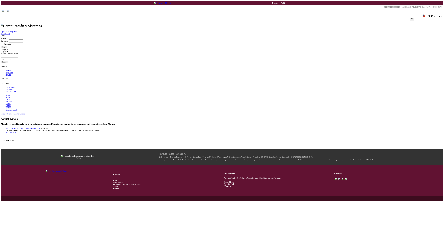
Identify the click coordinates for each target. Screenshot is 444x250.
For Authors (10, 89)
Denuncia (116, 189)
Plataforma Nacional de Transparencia (127, 185)
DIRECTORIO (388, 7)
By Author (9, 73)
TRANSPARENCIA (418, 7)
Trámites (275, 3)
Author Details (19, 114)
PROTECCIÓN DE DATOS (434, 7)
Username (5, 38)
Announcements (11, 110)
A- (439, 16)
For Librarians (11, 91)
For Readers (10, 87)
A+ (435, 16)
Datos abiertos (229, 182)
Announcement (362, 19)
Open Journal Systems (9, 32)
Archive (290, 19)
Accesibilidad (229, 184)
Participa (116, 180)
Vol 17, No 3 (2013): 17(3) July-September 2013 (23, 128)
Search (192, 19)
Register (145, 19)
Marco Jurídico (118, 182)
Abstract (9, 132)
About (57, 19)
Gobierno (284, 3)
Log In (98, 19)
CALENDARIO (406, 7)
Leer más (277, 178)
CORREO (397, 7)
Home (19, 19)
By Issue (9, 71)
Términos (227, 186)
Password (4, 41)
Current (239, 19)
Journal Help (5, 34)
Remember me (9, 44)
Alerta (115, 187)
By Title (8, 75)
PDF (14, 132)
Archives (9, 108)
